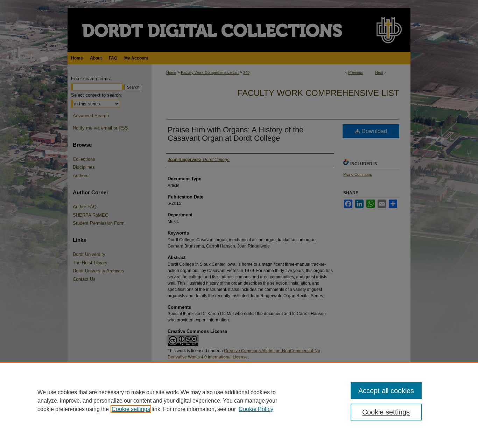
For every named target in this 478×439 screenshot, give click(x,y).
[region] (239, 400)
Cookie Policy (256, 409)
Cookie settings (131, 409)
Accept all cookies (386, 391)
